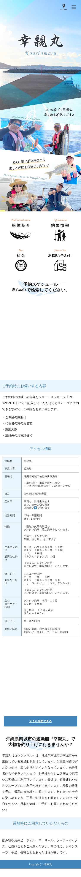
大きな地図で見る (40, 721)
